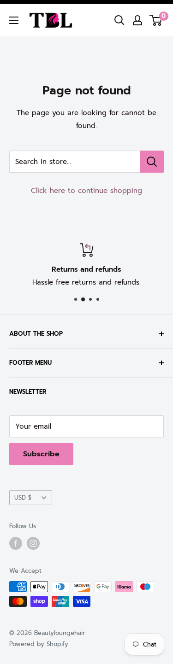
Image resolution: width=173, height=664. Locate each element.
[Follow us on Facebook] (15, 543)
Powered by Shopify (38, 644)
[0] (156, 20)
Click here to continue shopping (86, 191)
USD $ (22, 497)
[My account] (137, 20)
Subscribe (41, 454)
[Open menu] (13, 20)
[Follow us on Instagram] (33, 543)
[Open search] (119, 20)
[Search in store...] (152, 162)
